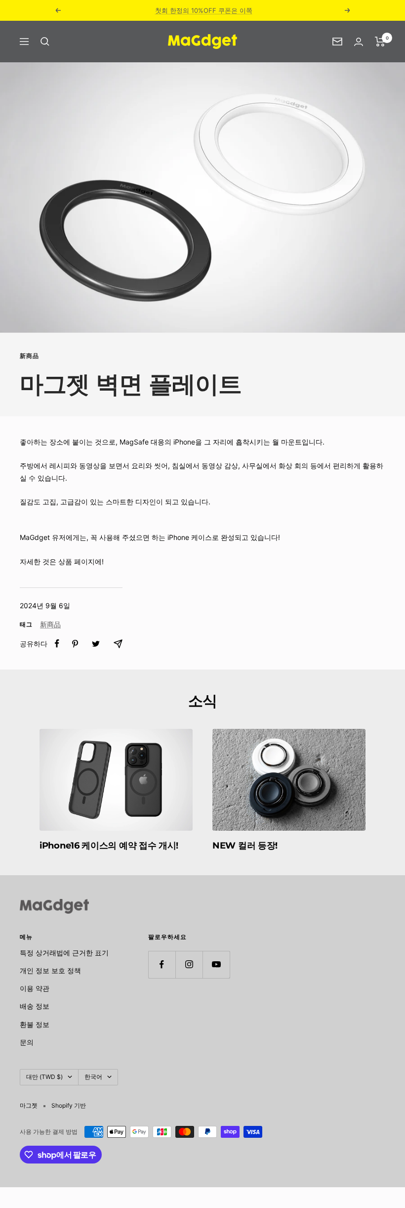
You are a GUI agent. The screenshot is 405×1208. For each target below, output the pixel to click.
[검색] (44, 41)
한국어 (93, 1076)
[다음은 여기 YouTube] (216, 964)
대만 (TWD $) (44, 1076)
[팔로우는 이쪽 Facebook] (161, 964)
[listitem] (57, 643)
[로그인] (358, 42)
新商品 (29, 356)
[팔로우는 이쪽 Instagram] (188, 964)
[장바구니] (380, 41)
